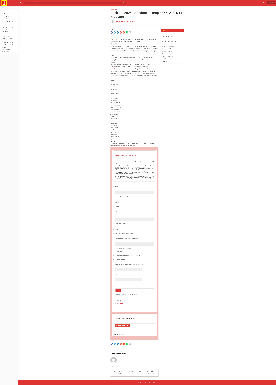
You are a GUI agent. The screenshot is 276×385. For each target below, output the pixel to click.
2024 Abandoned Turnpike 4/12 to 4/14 (126, 155)
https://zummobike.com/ (117, 69)
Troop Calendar (6, 26)
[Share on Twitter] (114, 32)
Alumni (4, 40)
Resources (5, 31)
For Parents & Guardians (10, 19)
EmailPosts (113, 9)
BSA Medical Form (166, 34)
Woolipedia (164, 61)
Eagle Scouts (6, 34)
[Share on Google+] (121, 32)
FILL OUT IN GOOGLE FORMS (122, 325)
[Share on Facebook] (111, 32)
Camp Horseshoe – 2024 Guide (169, 39)
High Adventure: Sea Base (167, 51)
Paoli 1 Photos (165, 58)
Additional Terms (131, 307)
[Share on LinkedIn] (118, 32)
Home (4, 13)
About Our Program (8, 21)
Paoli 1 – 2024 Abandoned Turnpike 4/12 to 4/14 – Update (124, 372)
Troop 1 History (6, 36)
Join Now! (6, 23)
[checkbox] (115, 251)
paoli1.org (140, 163)
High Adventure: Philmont (167, 48)
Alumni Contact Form (9, 42)
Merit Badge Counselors (8, 38)
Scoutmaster (120, 21)
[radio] (115, 202)
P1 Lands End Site (166, 53)
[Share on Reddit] (124, 32)
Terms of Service (124, 307)
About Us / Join (6, 16)
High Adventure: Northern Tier (168, 46)
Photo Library (6, 33)
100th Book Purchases (8, 44)
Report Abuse (117, 307)
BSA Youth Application (167, 36)
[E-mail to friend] (130, 32)
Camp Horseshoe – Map (167, 43)
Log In (270, 3)
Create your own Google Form (119, 334)
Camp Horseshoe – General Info (169, 41)
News (4, 15)
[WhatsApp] (127, 32)
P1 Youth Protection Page (167, 56)
